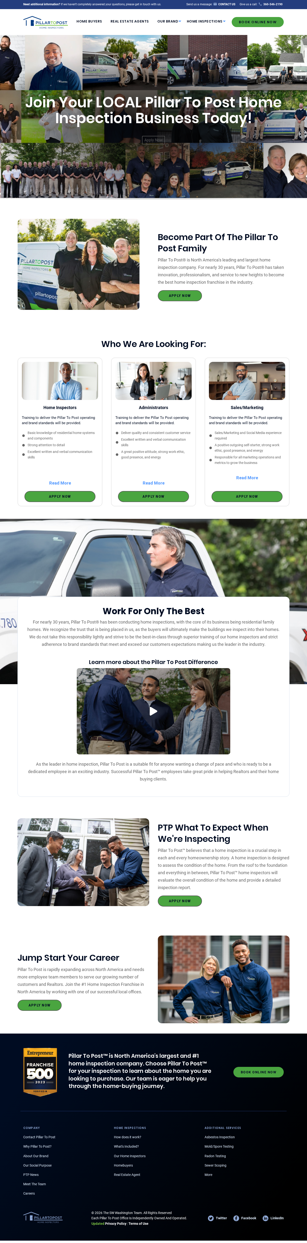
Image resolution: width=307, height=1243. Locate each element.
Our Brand (167, 21)
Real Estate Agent (127, 1175)
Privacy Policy (108, 1224)
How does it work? (127, 1137)
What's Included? (126, 1146)
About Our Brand (35, 1156)
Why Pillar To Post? (37, 1146)
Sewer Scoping (215, 1165)
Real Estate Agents (130, 21)
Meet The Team (34, 1184)
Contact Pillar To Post (39, 1137)
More (208, 1175)
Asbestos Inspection (220, 1137)
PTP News (31, 1175)
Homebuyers (123, 1165)
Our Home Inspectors (130, 1156)
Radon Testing (215, 1156)
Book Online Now (258, 22)
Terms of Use (138, 1224)
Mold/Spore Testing (219, 1146)
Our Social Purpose (37, 1165)
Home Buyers (89, 21)
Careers (29, 1193)
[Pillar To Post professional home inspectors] (45, 21)
